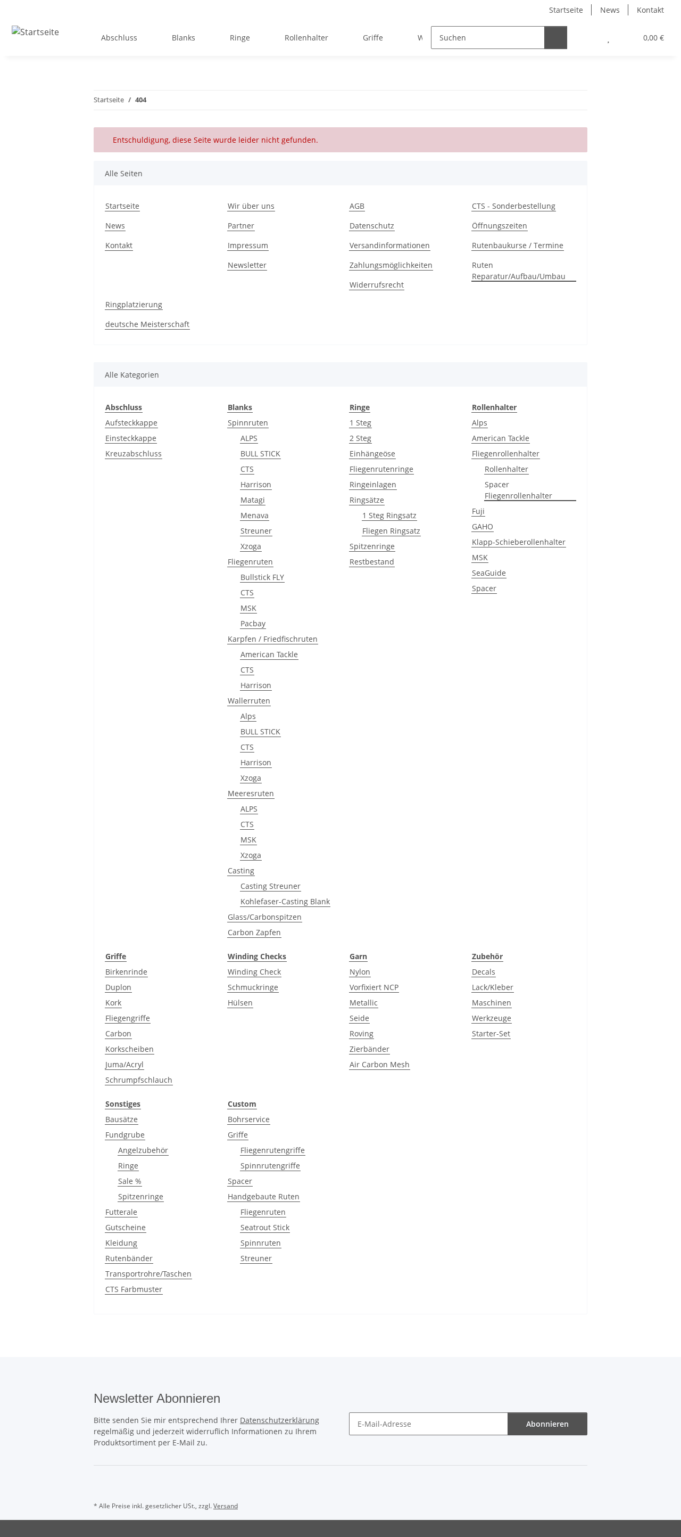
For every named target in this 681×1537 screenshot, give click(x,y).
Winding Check (254, 972)
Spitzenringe (372, 546)
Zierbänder (369, 1049)
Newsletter (247, 265)
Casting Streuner (270, 886)
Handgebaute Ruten (264, 1196)
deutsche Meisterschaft (147, 324)
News (610, 10)
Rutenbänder (129, 1258)
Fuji (478, 511)
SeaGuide (489, 573)
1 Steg (360, 423)
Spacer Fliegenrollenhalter (518, 490)
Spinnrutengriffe (270, 1165)
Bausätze (121, 1119)
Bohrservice (249, 1119)
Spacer (484, 588)
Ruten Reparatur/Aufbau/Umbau (519, 270)
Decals (483, 972)
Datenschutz (372, 225)
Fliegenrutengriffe (272, 1150)
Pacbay (252, 623)
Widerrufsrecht (377, 285)
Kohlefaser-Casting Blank (285, 901)
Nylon (360, 972)
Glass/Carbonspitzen (265, 917)
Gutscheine (125, 1227)
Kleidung (121, 1243)
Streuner (256, 531)
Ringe (128, 1165)
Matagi (252, 500)
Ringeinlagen (373, 484)
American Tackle (269, 654)
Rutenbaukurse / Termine (517, 245)
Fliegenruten (250, 562)
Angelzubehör (143, 1150)
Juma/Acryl (124, 1064)
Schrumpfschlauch (138, 1080)
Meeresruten (251, 793)
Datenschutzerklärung (279, 1420)
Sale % (130, 1181)
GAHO (482, 526)
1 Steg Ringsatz (389, 515)
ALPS (249, 438)
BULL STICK (260, 453)
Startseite (566, 10)
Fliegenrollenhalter (505, 453)
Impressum (248, 245)
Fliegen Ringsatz (391, 531)
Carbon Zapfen (254, 932)
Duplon (118, 987)
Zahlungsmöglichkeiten (391, 265)
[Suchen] (555, 37)
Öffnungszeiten (499, 225)
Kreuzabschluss (133, 453)
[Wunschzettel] (608, 37)
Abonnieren (547, 1424)
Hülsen (240, 1003)
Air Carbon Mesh (380, 1064)
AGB (357, 206)
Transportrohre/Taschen (148, 1274)
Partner (241, 225)
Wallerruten (249, 701)
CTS (247, 469)
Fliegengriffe (127, 1018)
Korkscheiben (129, 1049)
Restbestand (372, 562)
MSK (248, 608)
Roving (361, 1033)
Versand (225, 1505)
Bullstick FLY (262, 577)
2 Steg (360, 438)
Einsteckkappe (130, 438)
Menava (254, 515)
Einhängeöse (372, 453)
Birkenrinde (126, 972)
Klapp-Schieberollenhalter (519, 542)
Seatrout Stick (264, 1227)
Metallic (364, 1003)
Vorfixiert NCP (374, 987)
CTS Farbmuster (133, 1289)
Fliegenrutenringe (381, 469)
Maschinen (491, 1003)
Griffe (238, 1135)
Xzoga (250, 546)
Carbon (118, 1033)
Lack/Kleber (492, 987)
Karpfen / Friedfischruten (273, 639)
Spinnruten (248, 423)
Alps (248, 716)
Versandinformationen (390, 245)
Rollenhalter (506, 469)
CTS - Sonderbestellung (513, 206)
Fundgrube (125, 1135)
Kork (113, 1003)
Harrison (255, 484)
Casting (241, 870)
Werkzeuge (491, 1018)
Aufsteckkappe (131, 423)
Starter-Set (491, 1033)
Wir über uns (251, 206)
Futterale (121, 1212)
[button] (587, 37)
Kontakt (650, 10)
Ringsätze (367, 500)
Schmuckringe (253, 987)
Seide (359, 1018)
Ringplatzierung (133, 304)
